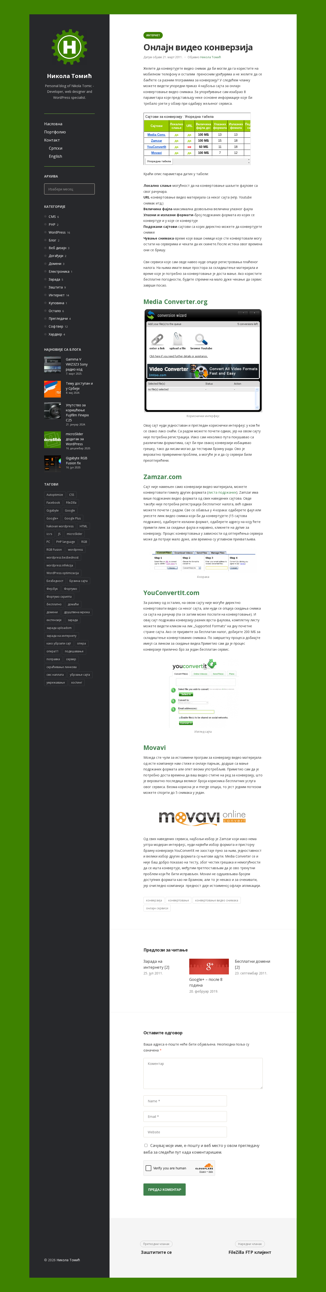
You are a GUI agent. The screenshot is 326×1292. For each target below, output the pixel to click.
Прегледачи (58, 318)
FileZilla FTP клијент (249, 1252)
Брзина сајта (78, 581)
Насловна (53, 123)
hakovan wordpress (60, 526)
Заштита (56, 287)
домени (52, 612)
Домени (55, 263)
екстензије (54, 620)
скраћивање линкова (62, 667)
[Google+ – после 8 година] (209, 966)
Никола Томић (69, 76)
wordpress (75, 550)
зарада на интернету (61, 636)
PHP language (65, 542)
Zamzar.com (162, 476)
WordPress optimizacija (63, 573)
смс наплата (55, 675)
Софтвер (56, 326)
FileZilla (71, 503)
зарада (73, 620)
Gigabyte (53, 510)
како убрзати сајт (59, 643)
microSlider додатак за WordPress (75, 439)
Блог (52, 240)
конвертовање (178, 900)
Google (70, 510)
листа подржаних (222, 492)
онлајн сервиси (157, 908)
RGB (84, 542)
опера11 (53, 651)
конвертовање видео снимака (216, 900)
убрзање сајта (80, 675)
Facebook (53, 503)
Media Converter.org (175, 301)
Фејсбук (52, 589)
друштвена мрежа (77, 612)
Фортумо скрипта (59, 597)
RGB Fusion (54, 550)
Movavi (154, 747)
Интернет (57, 295)
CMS (52, 216)
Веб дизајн (57, 248)
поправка (53, 659)
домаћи (73, 604)
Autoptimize (55, 495)
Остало (55, 311)
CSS (71, 495)
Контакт (52, 140)
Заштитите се (156, 1252)
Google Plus (72, 518)
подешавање (74, 651)
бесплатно (54, 604)
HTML (83, 526)
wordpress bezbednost (63, 557)
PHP (52, 224)
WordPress (57, 232)
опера (81, 643)
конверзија (154, 900)
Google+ (52, 518)
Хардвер (55, 334)
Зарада (54, 279)
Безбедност (55, 581)
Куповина (56, 303)
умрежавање (56, 682)
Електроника (59, 271)
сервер (71, 659)
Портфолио (55, 132)
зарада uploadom (59, 628)
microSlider (74, 534)
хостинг (76, 682)
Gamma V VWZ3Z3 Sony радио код (77, 364)
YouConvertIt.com (171, 592)
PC (48, 542)
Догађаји (56, 255)
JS (59, 534)
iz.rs (49, 534)
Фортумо (70, 589)
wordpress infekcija (60, 565)
